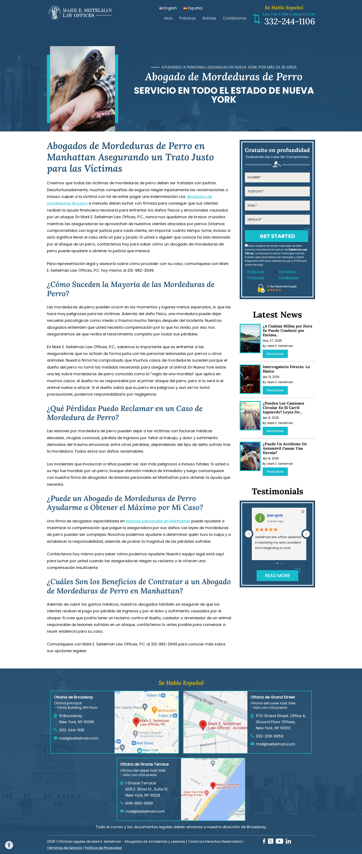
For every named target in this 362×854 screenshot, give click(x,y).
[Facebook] (264, 842)
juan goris (273, 515)
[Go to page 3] (281, 563)
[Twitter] (270, 842)
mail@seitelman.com (78, 738)
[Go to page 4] (284, 563)
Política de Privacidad (255, 274)
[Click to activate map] (146, 751)
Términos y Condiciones (289, 274)
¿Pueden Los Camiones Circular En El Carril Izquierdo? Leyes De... (283, 407)
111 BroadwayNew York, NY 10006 (76, 718)
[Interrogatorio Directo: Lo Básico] (250, 379)
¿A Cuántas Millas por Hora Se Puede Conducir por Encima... (287, 330)
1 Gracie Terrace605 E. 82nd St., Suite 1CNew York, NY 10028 (146, 789)
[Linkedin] (288, 842)
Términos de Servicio (64, 847)
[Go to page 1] (274, 563)
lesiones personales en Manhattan (158, 521)
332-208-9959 (269, 736)
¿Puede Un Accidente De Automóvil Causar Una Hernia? (285, 448)
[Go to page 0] (270, 563)
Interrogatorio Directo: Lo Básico (286, 369)
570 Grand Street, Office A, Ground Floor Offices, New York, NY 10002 (281, 722)
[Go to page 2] (277, 563)
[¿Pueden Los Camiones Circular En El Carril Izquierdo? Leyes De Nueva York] (250, 415)
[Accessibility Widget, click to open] (9, 845)
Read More (275, 354)
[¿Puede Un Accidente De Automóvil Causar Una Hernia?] (250, 456)
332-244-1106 (289, 21)
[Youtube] (279, 842)
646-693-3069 (139, 803)
